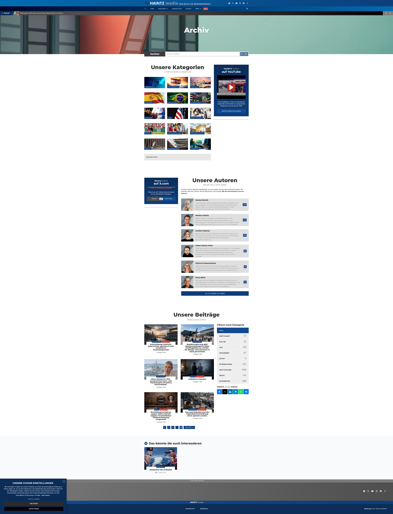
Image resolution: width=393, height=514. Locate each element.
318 (181, 427)
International (160, 466)
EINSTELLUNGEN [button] (34, 499)
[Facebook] (243, 3)
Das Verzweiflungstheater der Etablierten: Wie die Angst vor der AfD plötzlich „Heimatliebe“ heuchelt (48, 13)
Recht (156, 409)
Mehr (197, 9)
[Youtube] (236, 3)
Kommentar (165, 341)
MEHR (154, 199)
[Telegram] (229, 3)
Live (205, 9)
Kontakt (188, 9)
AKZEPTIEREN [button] (34, 509)
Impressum (204, 508)
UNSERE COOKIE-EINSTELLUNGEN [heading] (32, 483)
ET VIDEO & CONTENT (380, 508)
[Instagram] (240, 3)
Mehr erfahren (46, 495)
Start (152, 9)
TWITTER (168, 199)
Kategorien (162, 9)
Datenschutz (190, 508)
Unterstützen (177, 9)
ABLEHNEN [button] (34, 503)
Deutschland (157, 341)
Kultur (193, 376)
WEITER (188, 427)
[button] (247, 8)
